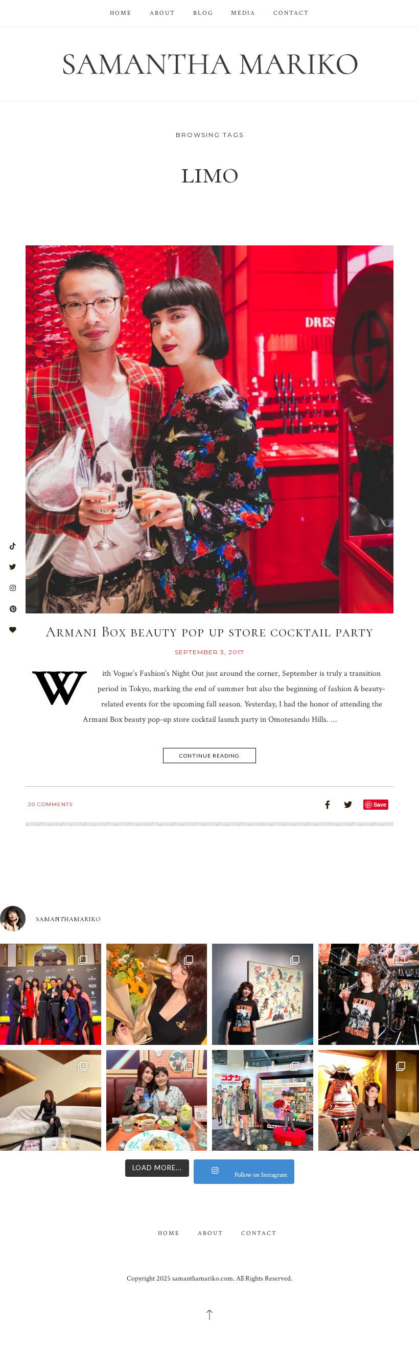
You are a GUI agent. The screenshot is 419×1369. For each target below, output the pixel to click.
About (162, 13)
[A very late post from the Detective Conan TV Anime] (262, 1100)
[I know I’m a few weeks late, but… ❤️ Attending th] (50, 994)
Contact (291, 13)
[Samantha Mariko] (209, 63)
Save (380, 804)
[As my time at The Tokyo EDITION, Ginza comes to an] (50, 1100)
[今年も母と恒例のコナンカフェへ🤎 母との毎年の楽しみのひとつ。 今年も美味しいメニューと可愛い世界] (156, 1100)
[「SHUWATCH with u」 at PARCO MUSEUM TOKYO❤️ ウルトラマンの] (262, 994)
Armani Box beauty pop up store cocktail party (209, 632)
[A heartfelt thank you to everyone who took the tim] (156, 994)
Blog (203, 13)
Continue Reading (209, 755)
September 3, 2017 (209, 652)
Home (121, 13)
